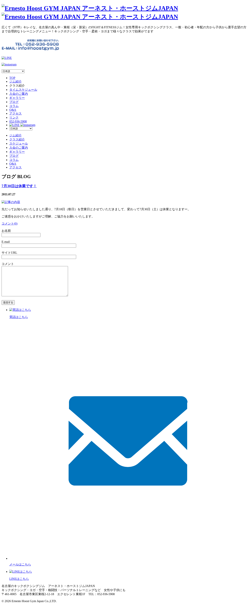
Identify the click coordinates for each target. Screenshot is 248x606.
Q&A (12, 109)
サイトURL (9, 252)
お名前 (6, 230)
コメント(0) (9, 223)
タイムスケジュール (23, 89)
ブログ (14, 101)
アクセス (15, 113)
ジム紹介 (15, 81)
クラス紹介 (17, 139)
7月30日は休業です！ (19, 186)
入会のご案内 (18, 93)
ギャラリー (17, 97)
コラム (14, 106)
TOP (12, 77)
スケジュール (18, 143)
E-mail (6, 241)
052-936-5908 (18, 121)
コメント (8, 264)
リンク (14, 117)
